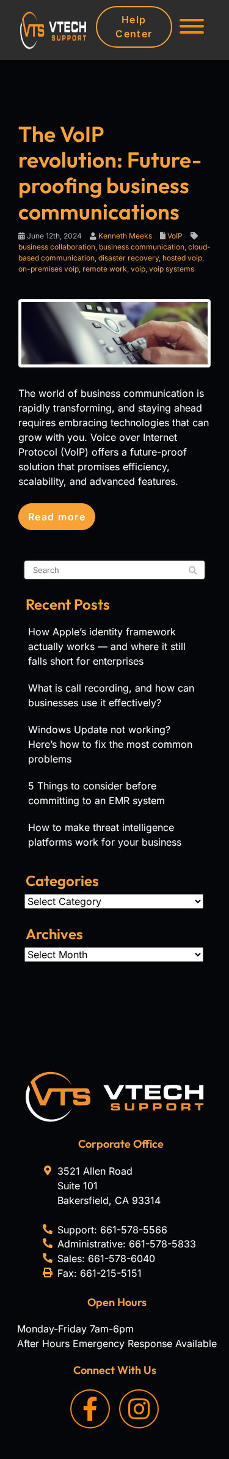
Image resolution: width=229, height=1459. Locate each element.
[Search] (193, 570)
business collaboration (56, 246)
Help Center (134, 26)
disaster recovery (128, 257)
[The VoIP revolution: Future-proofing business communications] (114, 332)
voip (138, 268)
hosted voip (182, 257)
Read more (56, 517)
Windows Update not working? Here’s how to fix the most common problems (110, 744)
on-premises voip (48, 268)
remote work (104, 268)
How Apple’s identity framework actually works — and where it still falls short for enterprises (107, 646)
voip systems (171, 268)
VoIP (175, 235)
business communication (141, 246)
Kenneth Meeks (125, 235)
